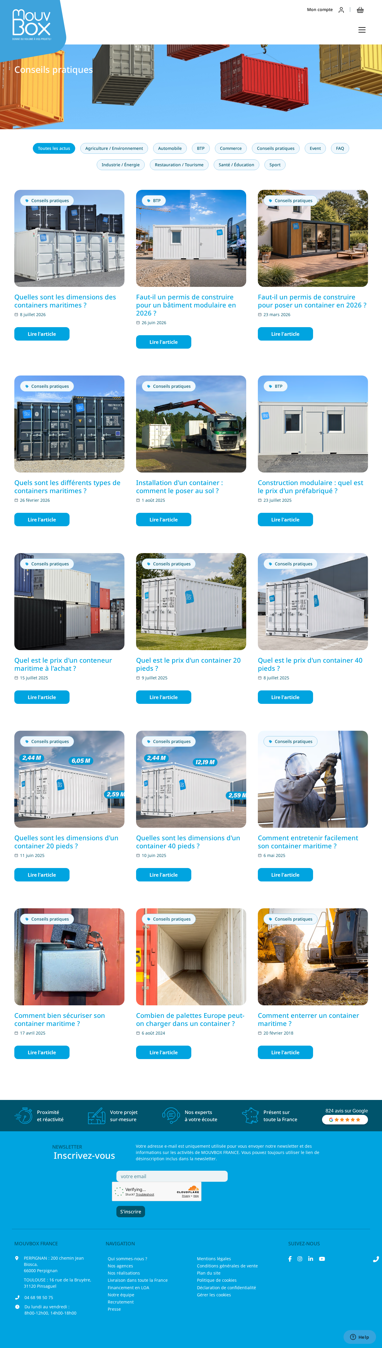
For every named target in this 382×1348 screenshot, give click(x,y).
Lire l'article (42, 334)
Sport (275, 164)
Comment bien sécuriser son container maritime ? (59, 1019)
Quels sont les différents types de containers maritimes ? (67, 486)
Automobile (170, 148)
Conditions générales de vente (227, 1266)
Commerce (231, 148)
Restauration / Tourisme (179, 164)
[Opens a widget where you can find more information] (359, 1337)
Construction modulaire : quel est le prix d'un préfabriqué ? (310, 486)
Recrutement (121, 1302)
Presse (114, 1309)
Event (315, 148)
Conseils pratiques (276, 148)
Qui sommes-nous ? (127, 1258)
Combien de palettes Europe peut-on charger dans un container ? (190, 1019)
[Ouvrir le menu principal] (362, 30)
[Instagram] (300, 1258)
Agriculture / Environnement (114, 148)
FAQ (340, 148)
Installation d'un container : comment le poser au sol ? (179, 486)
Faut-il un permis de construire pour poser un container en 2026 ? (312, 300)
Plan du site (209, 1273)
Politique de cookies (217, 1280)
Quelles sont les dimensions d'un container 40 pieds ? (188, 841)
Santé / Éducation (236, 164)
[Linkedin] (310, 1258)
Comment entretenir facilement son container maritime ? (308, 841)
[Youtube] (322, 1258)
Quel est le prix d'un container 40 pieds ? (310, 664)
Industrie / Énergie (121, 164)
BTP (201, 148)
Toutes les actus (54, 148)
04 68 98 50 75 (38, 1297)
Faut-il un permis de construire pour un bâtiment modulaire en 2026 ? (186, 304)
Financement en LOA (128, 1287)
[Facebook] (290, 1258)
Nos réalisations (124, 1273)
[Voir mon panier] (360, 9)
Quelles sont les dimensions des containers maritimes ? (65, 300)
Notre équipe (121, 1295)
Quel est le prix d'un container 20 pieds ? (188, 664)
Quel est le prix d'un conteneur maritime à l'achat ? (63, 664)
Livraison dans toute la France (138, 1280)
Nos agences (120, 1266)
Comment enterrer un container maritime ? (308, 1019)
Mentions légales (214, 1258)
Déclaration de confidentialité (226, 1287)
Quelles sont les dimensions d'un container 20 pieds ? (66, 841)
